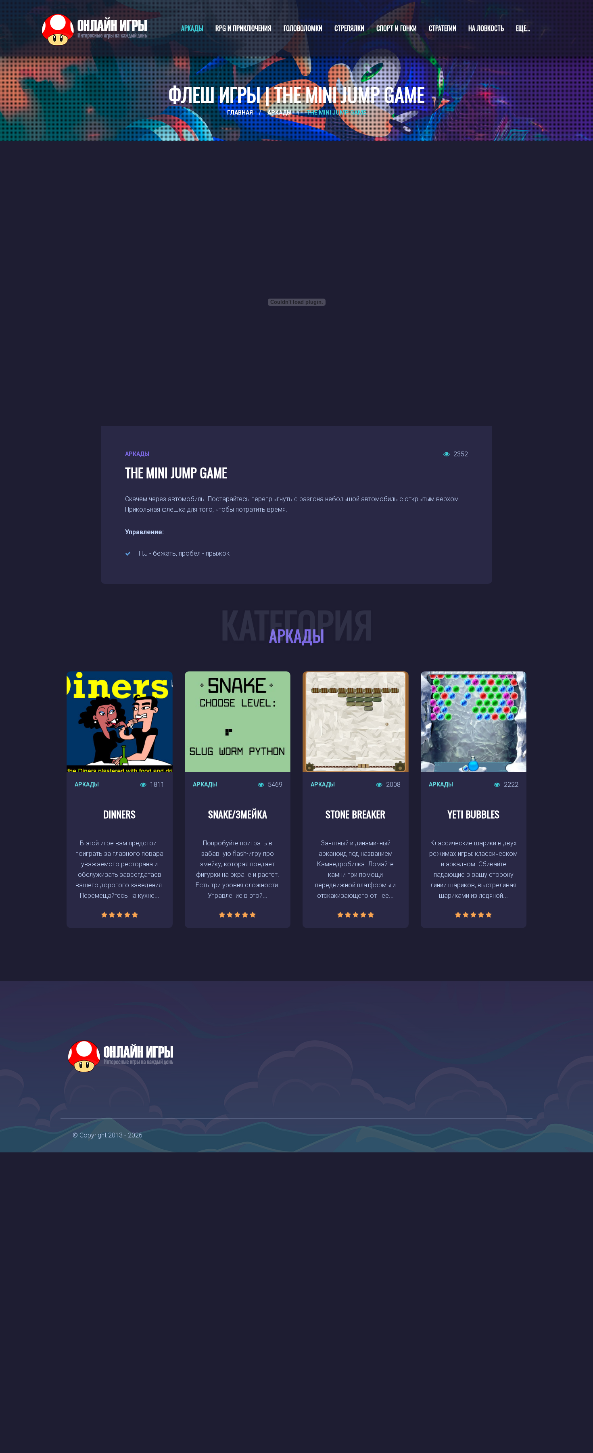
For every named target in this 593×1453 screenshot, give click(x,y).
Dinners (119, 814)
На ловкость (486, 28)
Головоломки (303, 28)
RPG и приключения (243, 28)
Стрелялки (349, 28)
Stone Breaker (355, 814)
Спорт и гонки (396, 28)
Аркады (192, 28)
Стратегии (442, 28)
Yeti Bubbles (473, 814)
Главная (240, 112)
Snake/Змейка (237, 814)
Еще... (523, 28)
